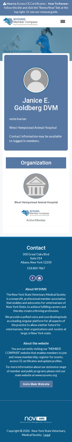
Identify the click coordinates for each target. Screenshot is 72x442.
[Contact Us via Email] (39, 278)
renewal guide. (49, 12)
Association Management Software (36, 422)
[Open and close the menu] (54, 21)
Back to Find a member (18, 51)
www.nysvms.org (46, 375)
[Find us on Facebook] (32, 278)
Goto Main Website (36, 384)
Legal (47, 435)
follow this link (13, 7)
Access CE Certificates (31, 3)
